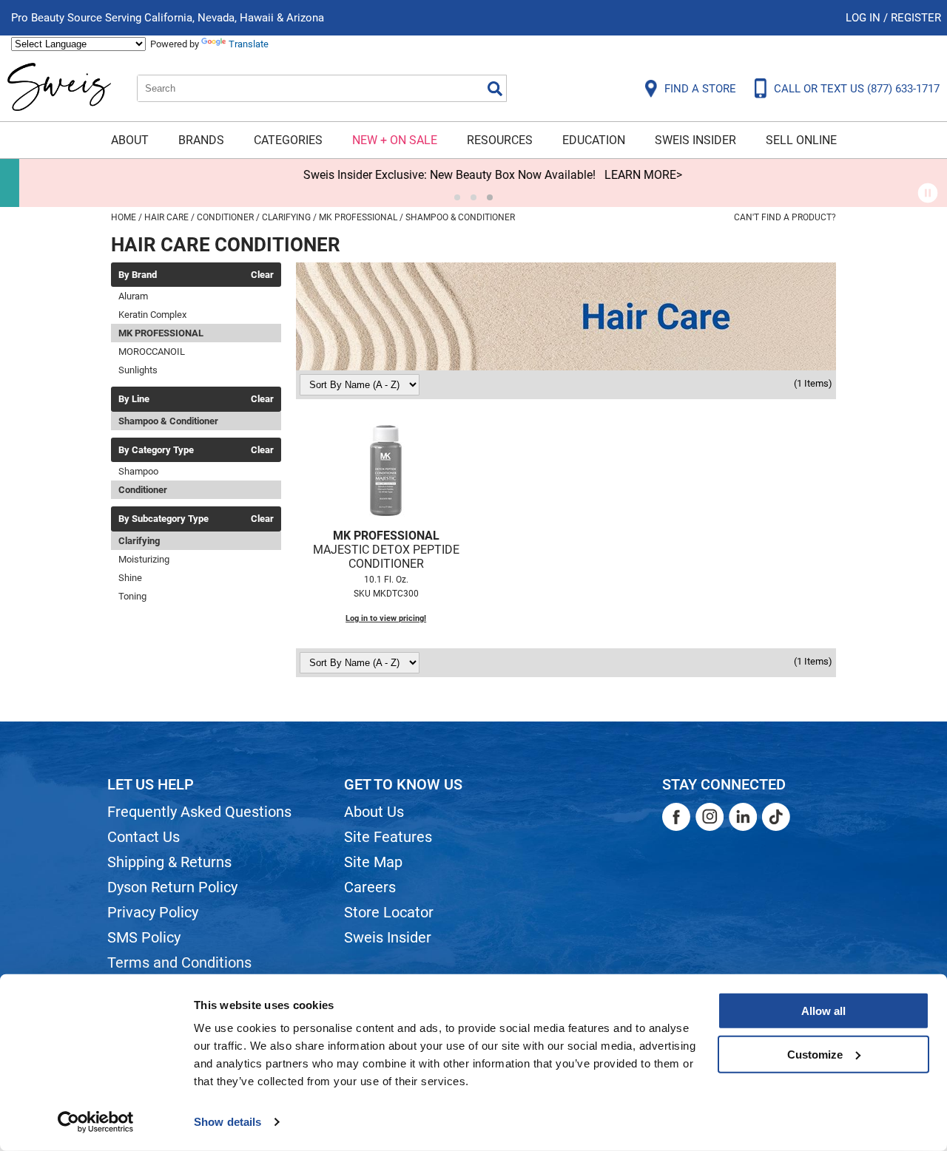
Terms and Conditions (179, 962)
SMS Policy (144, 937)
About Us (374, 812)
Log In (864, 17)
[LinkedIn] (743, 817)
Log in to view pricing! (386, 618)
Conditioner (142, 489)
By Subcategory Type (163, 519)
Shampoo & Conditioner (168, 421)
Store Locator (389, 912)
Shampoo (138, 471)
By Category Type (156, 450)
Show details (227, 1122)
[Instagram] (709, 817)
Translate (249, 44)
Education (593, 140)
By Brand (137, 275)
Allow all (823, 1011)
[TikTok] (776, 817)
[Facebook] (676, 817)
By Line (133, 399)
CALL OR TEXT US (857, 88)
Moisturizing (143, 559)
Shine (130, 577)
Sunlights (138, 370)
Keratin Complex (152, 314)
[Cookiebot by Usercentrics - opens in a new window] (96, 1122)
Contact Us (143, 837)
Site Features (388, 837)
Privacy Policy (152, 912)
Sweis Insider (695, 140)
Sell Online (801, 140)
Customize (815, 1054)
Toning (132, 596)
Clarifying (139, 540)
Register (916, 17)
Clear (262, 275)
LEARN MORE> (624, 175)
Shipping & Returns (169, 862)
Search (495, 88)
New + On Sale (394, 140)
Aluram (133, 296)
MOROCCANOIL (151, 351)
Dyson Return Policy (172, 887)
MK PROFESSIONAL (160, 333)
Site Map (373, 862)
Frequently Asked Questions (199, 812)
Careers (370, 887)
